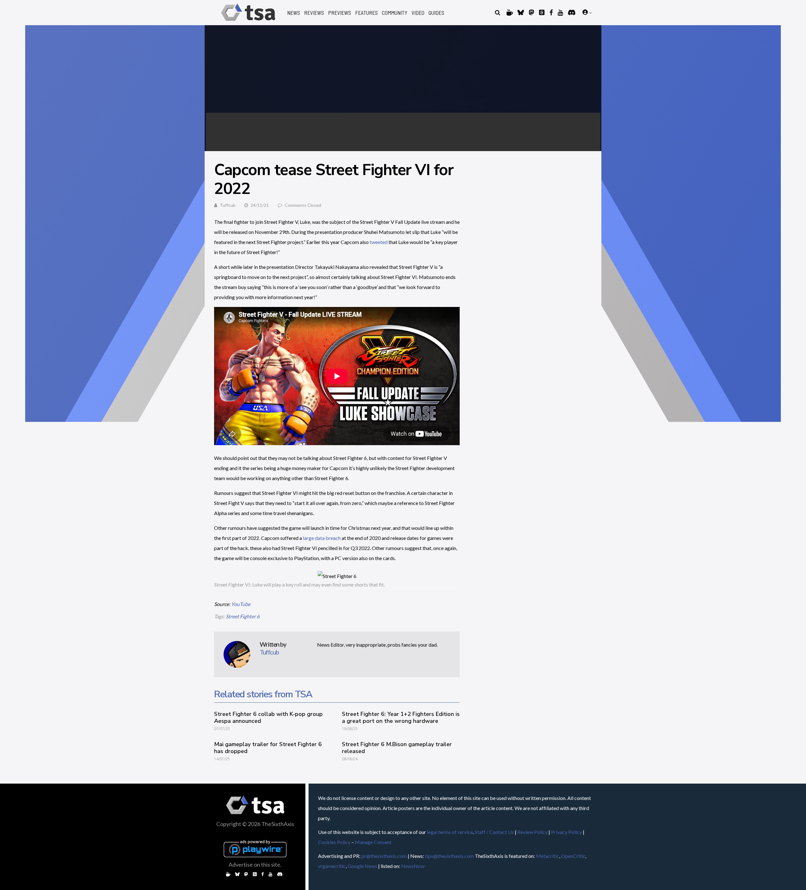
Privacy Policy (566, 832)
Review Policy (532, 832)
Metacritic (547, 856)
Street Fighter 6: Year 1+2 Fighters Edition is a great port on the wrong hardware (401, 717)
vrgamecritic (332, 866)
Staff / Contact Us (494, 832)
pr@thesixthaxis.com (384, 856)
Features (366, 12)
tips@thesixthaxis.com (449, 856)
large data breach (322, 538)
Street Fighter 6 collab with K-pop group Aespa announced (268, 717)
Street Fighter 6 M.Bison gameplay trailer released (397, 747)
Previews (339, 12)
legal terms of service (450, 832)
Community (394, 12)
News (293, 12)
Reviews (314, 12)
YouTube (240, 604)
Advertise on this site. (255, 864)
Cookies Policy (334, 842)
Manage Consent (373, 842)
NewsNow (412, 866)
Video (418, 12)
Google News (362, 866)
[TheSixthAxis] (248, 22)
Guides (436, 12)
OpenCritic (573, 856)
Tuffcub (228, 205)
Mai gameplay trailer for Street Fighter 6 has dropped (268, 747)
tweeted (379, 242)
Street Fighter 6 (242, 616)
